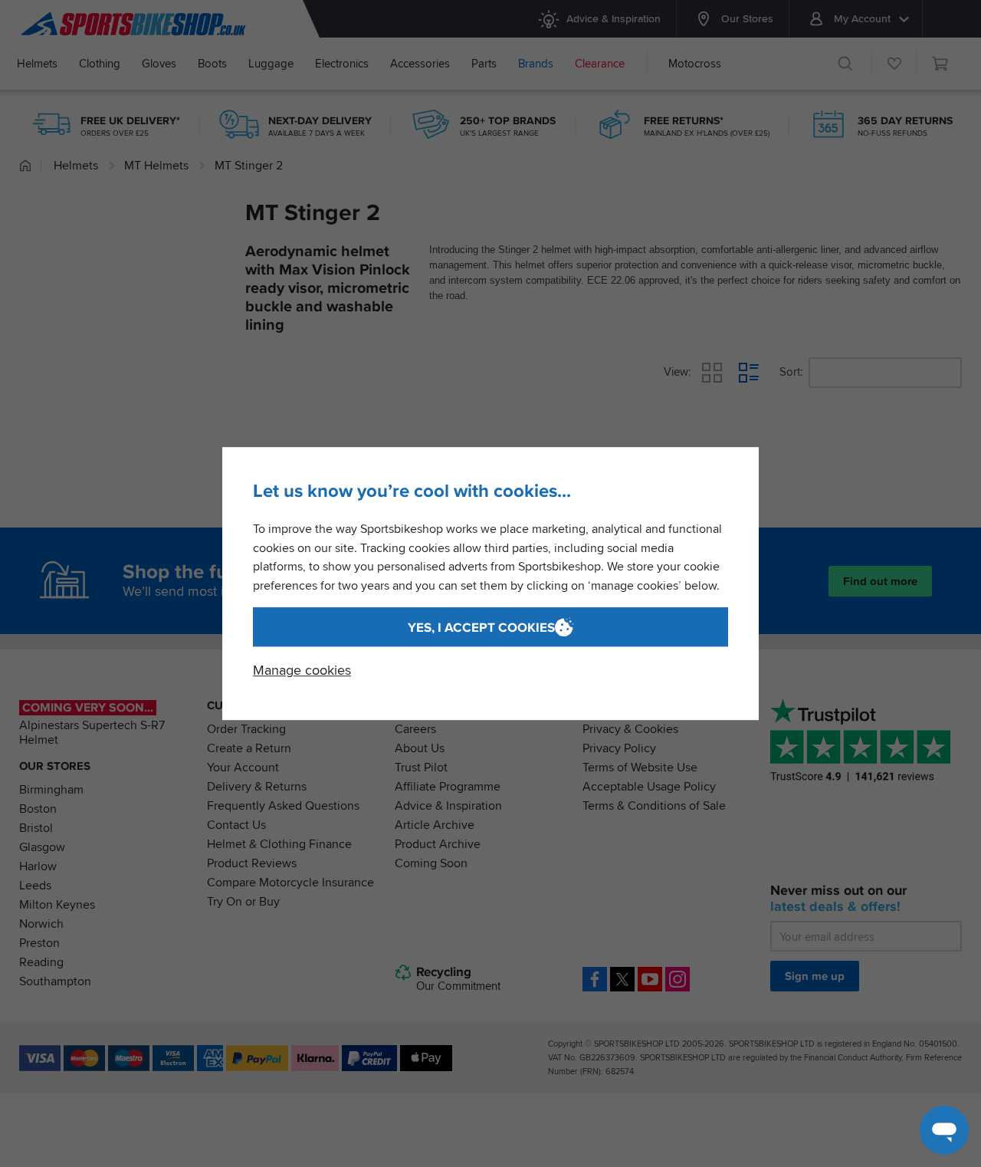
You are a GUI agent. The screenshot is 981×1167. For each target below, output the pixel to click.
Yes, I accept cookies (481, 628)
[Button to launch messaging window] (944, 1130)
